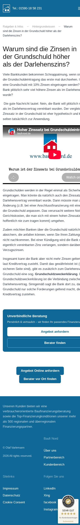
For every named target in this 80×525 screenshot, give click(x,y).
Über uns (50, 450)
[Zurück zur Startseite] (6, 8)
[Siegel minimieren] (77, 501)
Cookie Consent (14, 502)
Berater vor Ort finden (40, 379)
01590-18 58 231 (30, 8)
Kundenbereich (54, 464)
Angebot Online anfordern (40, 370)
